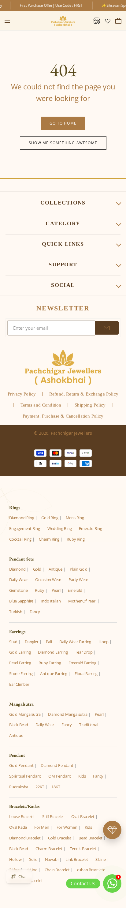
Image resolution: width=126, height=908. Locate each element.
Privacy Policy (22, 394)
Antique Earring (53, 673)
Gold (37, 569)
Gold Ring (49, 517)
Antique (56, 569)
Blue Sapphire (21, 601)
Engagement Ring (24, 528)
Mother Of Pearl (82, 601)
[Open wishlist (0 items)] (108, 21)
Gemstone (18, 590)
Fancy (35, 611)
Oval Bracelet (82, 816)
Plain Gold (78, 569)
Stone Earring (21, 673)
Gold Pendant (21, 765)
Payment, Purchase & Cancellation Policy (63, 416)
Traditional (88, 724)
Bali (49, 641)
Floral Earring (86, 673)
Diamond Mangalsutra (67, 714)
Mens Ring (75, 517)
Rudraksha (18, 787)
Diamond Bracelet (25, 838)
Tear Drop (83, 652)
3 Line (100, 859)
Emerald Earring (82, 663)
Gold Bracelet (59, 838)
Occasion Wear (48, 579)
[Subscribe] (107, 328)
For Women (67, 827)
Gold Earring (20, 652)
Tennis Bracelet (83, 848)
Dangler (32, 641)
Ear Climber (19, 684)
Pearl (56, 590)
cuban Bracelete (91, 869)
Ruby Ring (75, 539)
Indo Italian (51, 601)
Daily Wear (18, 579)
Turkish (15, 611)
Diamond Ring (21, 517)
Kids (82, 776)
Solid (33, 859)
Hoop (103, 641)
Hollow (15, 859)
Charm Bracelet (48, 848)
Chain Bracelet (57, 869)
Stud (13, 641)
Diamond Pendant (57, 765)
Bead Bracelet (90, 838)
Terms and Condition (40, 405)
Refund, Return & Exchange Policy (83, 394)
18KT (55, 787)
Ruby (39, 590)
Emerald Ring (90, 528)
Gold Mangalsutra (25, 714)
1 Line (32, 869)
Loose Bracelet (22, 816)
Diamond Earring (53, 652)
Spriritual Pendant (25, 776)
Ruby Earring (50, 663)
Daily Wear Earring (75, 641)
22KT (39, 787)
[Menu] (7, 21)
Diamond (17, 569)
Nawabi (51, 859)
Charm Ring (49, 539)
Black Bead (18, 724)
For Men (41, 827)
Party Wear (78, 579)
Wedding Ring (59, 528)
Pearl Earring (20, 663)
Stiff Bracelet (53, 816)
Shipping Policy (90, 405)
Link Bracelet (76, 859)
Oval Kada (18, 827)
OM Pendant (59, 776)
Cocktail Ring (20, 539)
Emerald (75, 590)
